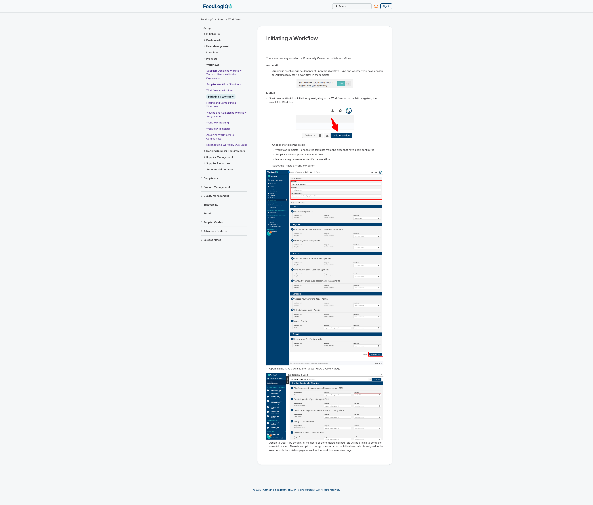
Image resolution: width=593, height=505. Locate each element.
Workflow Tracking (217, 122)
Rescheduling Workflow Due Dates (226, 144)
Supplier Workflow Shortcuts (223, 84)
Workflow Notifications (219, 90)
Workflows (234, 19)
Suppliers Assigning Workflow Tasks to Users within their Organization (224, 74)
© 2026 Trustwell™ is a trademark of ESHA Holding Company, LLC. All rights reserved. (296, 489)
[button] (224, 28)
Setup (220, 19)
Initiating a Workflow (221, 96)
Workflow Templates (218, 128)
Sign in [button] (386, 6)
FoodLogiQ (207, 19)
